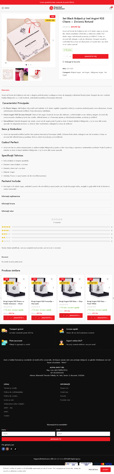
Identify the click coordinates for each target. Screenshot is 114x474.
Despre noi (64, 388)
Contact (6, 416)
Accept (105, 470)
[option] (26, 64)
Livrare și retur (9, 400)
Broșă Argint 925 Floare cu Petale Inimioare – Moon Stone (13, 303)
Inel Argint (85, 72)
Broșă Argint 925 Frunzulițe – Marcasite (42, 302)
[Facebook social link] (3, 449)
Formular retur (65, 400)
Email (58, 429)
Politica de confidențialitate (13, 392)
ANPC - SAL (8, 408)
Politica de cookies (10, 396)
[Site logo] (57, 8)
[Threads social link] (11, 449)
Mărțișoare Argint (97, 72)
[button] (4, 40)
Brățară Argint (76, 72)
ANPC (6, 412)
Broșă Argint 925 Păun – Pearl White (96, 302)
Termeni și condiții (10, 388)
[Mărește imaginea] (5, 62)
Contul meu (64, 392)
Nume (4, 429)
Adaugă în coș (91, 56)
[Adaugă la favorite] (24, 279)
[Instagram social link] (7, 449)
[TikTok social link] (15, 449)
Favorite (63, 396)
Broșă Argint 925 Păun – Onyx (70, 301)
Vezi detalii (93, 469)
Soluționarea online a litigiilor (14, 404)
